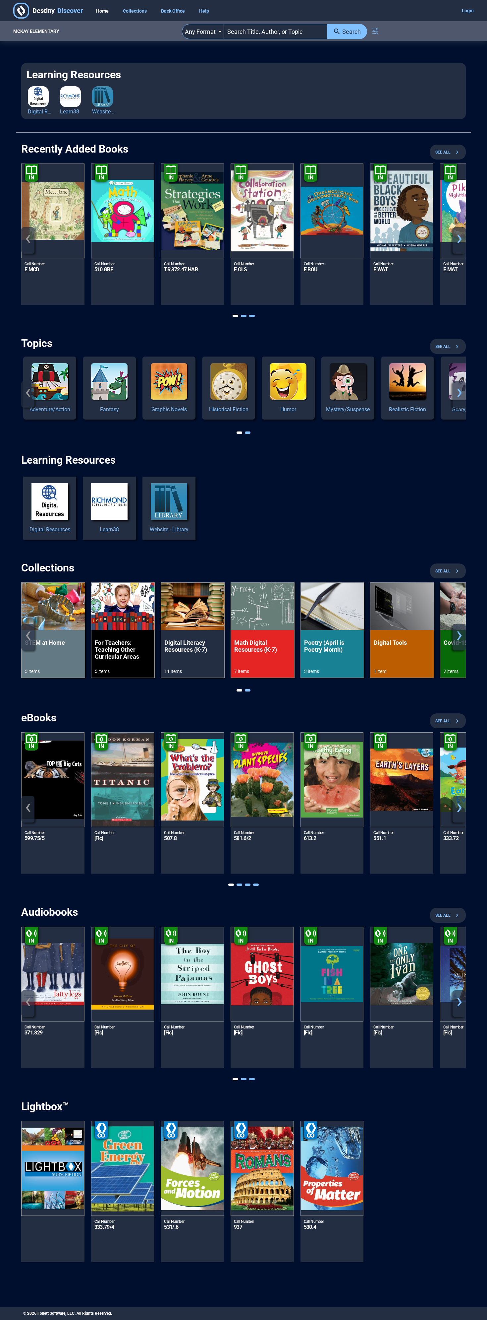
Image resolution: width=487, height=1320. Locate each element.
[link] (49, 388)
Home (103, 11)
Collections (135, 11)
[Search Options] (375, 31)
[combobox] (203, 31)
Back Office (173, 11)
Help (204, 11)
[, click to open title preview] (53, 1168)
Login (468, 10)
